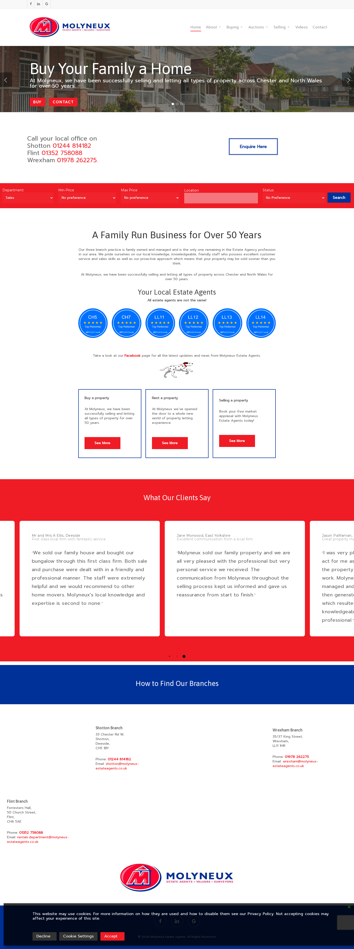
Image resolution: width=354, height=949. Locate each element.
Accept (111, 936)
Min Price (66, 190)
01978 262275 (77, 160)
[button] (253, 146)
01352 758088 (62, 153)
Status (268, 190)
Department (13, 190)
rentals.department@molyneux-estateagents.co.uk (38, 839)
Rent (39, 111)
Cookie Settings (78, 936)
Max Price (129, 190)
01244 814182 (72, 145)
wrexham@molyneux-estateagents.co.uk (295, 763)
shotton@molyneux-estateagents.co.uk (117, 766)
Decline (43, 936)
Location (191, 190)
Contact (66, 111)
